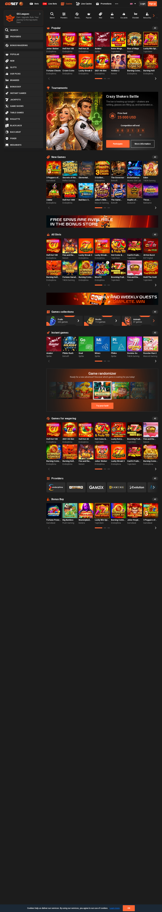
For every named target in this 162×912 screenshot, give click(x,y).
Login (142, 4)
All (155, 28)
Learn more (115, 908)
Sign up (152, 4)
